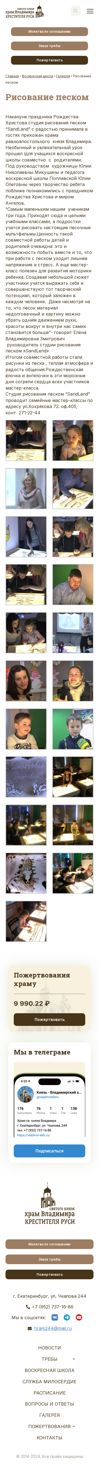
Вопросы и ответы (49, 1404)
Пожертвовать (50, 60)
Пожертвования (49, 1426)
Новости (49, 1348)
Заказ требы (49, 46)
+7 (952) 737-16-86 (52, 1307)
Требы (49, 1359)
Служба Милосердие (49, 1381)
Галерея (49, 1415)
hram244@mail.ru (53, 1328)
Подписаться (49, 1151)
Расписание (50, 1393)
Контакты (49, 1437)
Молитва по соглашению (49, 31)
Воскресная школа (50, 1370)
